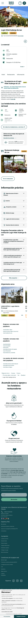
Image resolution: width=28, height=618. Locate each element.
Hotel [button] (3, 74)
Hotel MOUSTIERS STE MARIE (10, 349)
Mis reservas (3, 524)
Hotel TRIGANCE (7, 351)
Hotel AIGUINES (6, 346)
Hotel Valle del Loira (7, 333)
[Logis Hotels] (11, 3)
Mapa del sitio (4, 571)
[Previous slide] (3, 163)
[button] (2, 3)
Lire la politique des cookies (7, 611)
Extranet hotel (4, 540)
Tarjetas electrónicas (5, 545)
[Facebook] (13, 580)
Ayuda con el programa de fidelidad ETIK (9, 528)
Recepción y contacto (11, 207)
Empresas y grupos (5, 547)
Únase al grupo (4, 543)
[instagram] (17, 580)
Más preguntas (13, 278)
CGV (2, 566)
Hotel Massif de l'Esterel (8, 365)
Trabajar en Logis (4, 550)
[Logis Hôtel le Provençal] (12, 295)
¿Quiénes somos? (4, 538)
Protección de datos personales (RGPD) (9, 562)
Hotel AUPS (5, 347)
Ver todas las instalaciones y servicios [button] (14, 127)
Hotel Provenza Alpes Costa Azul (10, 331)
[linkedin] (21, 580)
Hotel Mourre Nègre (7, 367)
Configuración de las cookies (7, 564)
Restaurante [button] (11, 74)
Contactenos (3, 531)
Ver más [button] (22, 66)
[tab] (12, 171)
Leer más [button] (13, 99)
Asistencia (3, 569)
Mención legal (4, 560)
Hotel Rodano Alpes (7, 329)
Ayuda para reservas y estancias (7, 526)
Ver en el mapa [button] (20, 35)
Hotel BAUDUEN (6, 344)
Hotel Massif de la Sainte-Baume (10, 363)
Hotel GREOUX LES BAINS (9, 352)
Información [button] (20, 74)
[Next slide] (24, 163)
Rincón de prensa (4, 552)
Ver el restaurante (8, 178)
